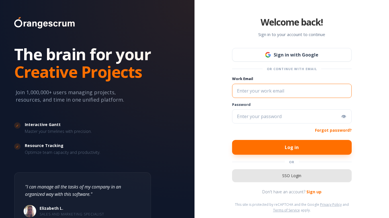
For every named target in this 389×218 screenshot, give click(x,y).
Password (241, 104)
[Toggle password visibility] (343, 116)
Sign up (314, 191)
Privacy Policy (331, 204)
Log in (292, 147)
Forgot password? (333, 130)
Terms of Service (286, 210)
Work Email (242, 78)
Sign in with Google (296, 55)
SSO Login (291, 175)
